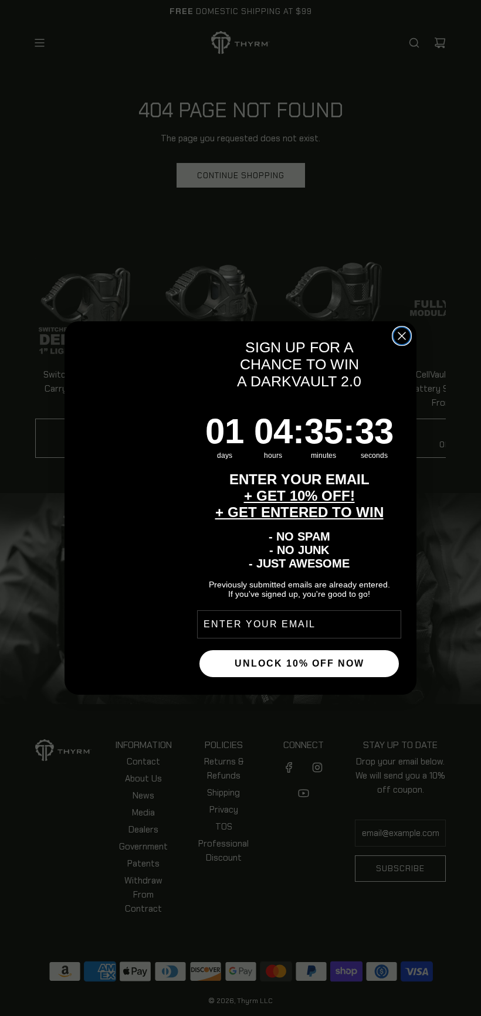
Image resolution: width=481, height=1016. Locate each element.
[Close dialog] (402, 336)
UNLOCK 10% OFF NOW (299, 663)
